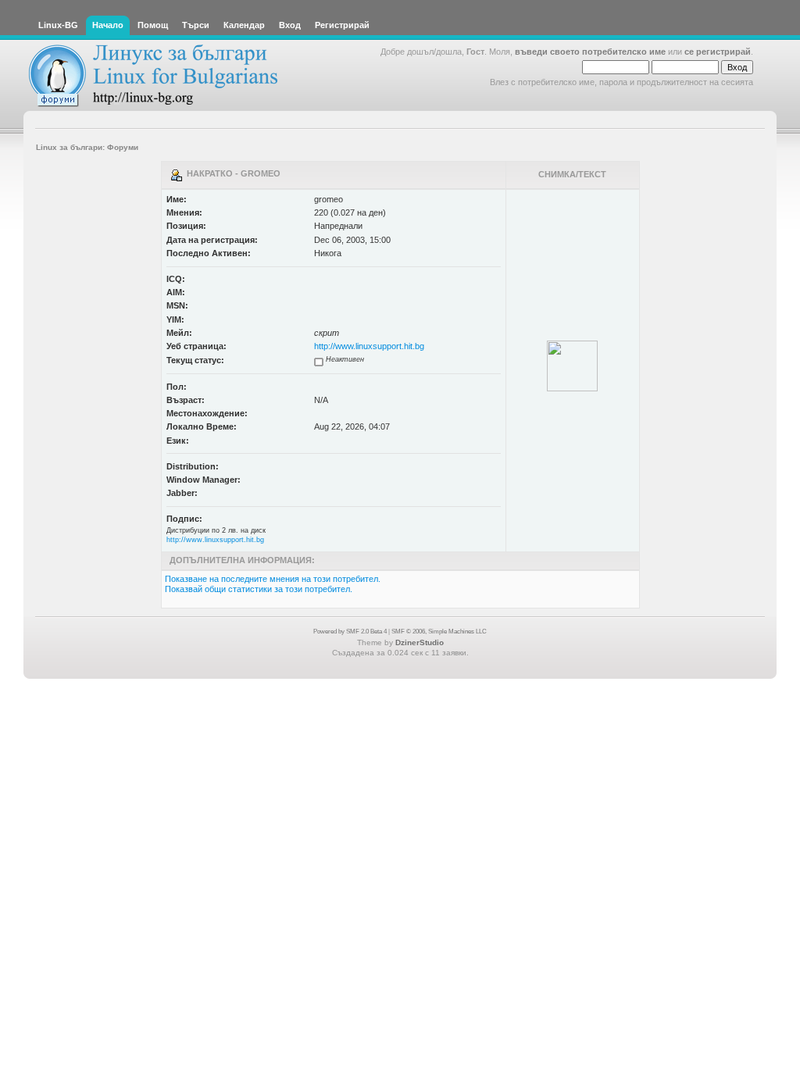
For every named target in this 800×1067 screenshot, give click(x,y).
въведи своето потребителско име (590, 51)
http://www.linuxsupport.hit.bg (369, 346)
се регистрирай (717, 51)
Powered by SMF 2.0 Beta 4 (350, 631)
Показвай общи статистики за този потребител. (258, 589)
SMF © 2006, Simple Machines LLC (439, 631)
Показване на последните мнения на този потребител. (272, 578)
